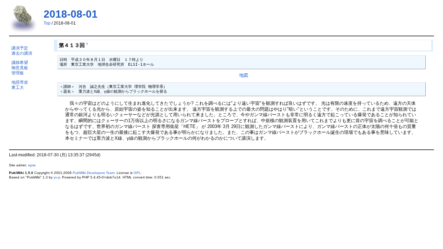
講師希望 (19, 62)
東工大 (17, 87)
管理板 (17, 73)
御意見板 (19, 67)
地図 (243, 75)
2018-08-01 (71, 14)
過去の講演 (21, 53)
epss (32, 165)
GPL (137, 173)
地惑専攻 (19, 82)
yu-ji (57, 177)
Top (47, 23)
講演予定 (19, 48)
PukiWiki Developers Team (94, 173)
